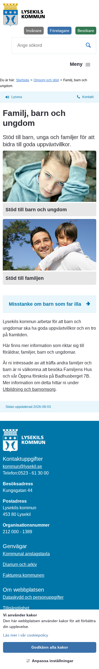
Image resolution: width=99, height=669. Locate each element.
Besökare (87, 31)
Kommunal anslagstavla (26, 553)
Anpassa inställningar (52, 661)
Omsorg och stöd (46, 80)
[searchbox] (54, 45)
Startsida (22, 80)
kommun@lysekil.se (22, 466)
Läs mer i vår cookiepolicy (25, 635)
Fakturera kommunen (23, 575)
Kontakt (88, 97)
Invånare (34, 30)
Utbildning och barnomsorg (29, 389)
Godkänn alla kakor (49, 647)
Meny (76, 64)
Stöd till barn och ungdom (36, 209)
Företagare (59, 30)
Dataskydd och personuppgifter (33, 597)
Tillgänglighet (16, 608)
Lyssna (16, 97)
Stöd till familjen (25, 278)
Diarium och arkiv (20, 564)
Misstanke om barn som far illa (45, 304)
